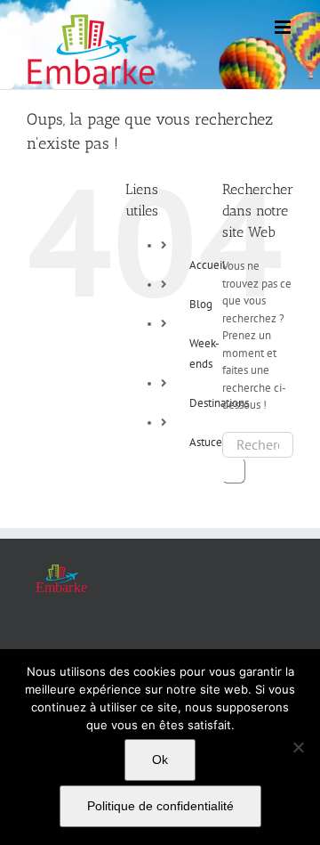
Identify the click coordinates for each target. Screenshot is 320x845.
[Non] (298, 747)
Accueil (207, 264)
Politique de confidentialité (160, 806)
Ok (160, 759)
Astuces (208, 442)
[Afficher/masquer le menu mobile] (284, 27)
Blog (200, 304)
